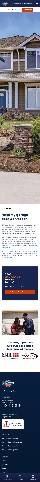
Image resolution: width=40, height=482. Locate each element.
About (4, 461)
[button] (36, 3)
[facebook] (9, 405)
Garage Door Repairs (10, 438)
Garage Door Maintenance (12, 442)
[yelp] (12, 405)
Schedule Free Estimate (20, 292)
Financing (5, 468)
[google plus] (5, 405)
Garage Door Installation (11, 446)
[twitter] (19, 405)
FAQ (3, 472)
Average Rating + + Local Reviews (23, 3)
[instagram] (16, 405)
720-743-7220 (15, 9)
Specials (5, 465)
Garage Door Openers (10, 450)
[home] (5, 3)
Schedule (28, 10)
